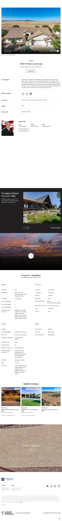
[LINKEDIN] (55, 486)
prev (5, 50)
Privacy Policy (57, 513)
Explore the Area (56, 227)
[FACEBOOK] (59, 486)
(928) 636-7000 (34, 126)
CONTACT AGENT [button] (23, 130)
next (9, 50)
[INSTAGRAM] (51, 486)
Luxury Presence (26, 513)
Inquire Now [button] (31, 71)
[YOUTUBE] (47, 486)
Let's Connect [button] (31, 450)
